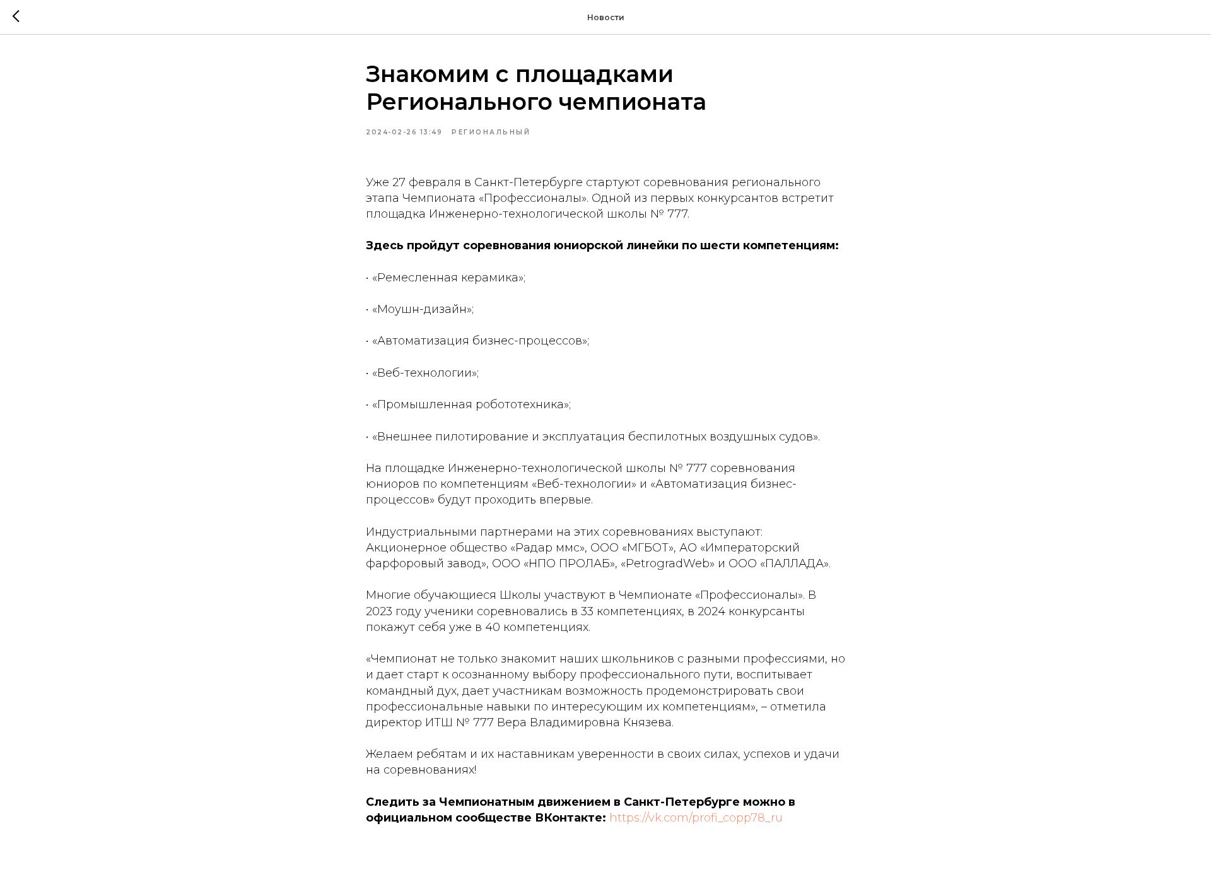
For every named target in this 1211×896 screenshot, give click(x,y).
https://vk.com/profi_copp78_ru (696, 818)
